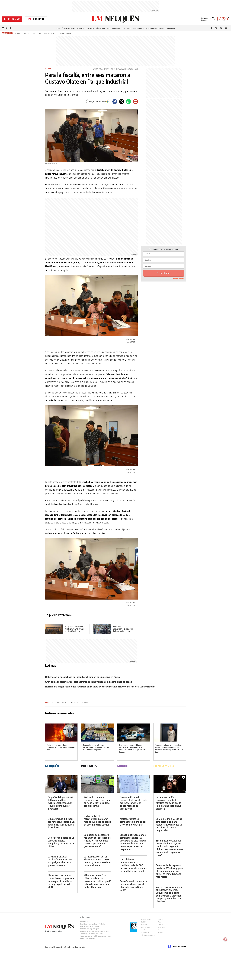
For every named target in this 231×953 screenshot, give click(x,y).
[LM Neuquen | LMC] (36, 19)
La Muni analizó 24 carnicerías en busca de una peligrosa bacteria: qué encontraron (60, 861)
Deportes (161, 28)
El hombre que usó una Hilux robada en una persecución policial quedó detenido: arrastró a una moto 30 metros (97, 881)
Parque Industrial (112, 69)
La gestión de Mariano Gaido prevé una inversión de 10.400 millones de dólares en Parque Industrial (76, 630)
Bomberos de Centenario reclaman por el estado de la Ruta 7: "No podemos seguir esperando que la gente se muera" (97, 840)
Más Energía (100, 28)
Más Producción (113, 28)
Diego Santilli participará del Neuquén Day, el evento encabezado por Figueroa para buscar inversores (60, 802)
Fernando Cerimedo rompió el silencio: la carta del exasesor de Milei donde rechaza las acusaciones (133, 802)
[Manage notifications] (225, 939)
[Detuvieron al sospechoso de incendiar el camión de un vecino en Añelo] (61, 732)
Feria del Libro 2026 (22, 33)
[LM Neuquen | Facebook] (211, 28)
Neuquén (80, 28)
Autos (129, 28)
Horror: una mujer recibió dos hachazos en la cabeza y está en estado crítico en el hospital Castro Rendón (100, 686)
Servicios (160, 932)
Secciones (161, 930)
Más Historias (49, 33)
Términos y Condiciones (147, 935)
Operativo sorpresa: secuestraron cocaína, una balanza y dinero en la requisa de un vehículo (123, 630)
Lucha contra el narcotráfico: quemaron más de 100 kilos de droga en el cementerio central (97, 820)
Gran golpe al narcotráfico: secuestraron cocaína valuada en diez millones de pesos (88, 681)
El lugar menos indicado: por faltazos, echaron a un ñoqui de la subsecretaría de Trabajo (61, 823)
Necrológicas (151, 28)
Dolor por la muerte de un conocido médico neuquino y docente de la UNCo (61, 842)
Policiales (90, 28)
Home (58, 28)
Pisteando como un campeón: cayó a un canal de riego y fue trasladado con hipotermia (97, 801)
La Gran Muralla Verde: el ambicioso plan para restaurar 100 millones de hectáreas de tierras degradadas (169, 824)
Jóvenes (85, 702)
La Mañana (98, 69)
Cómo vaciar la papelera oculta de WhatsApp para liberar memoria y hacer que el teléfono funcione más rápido (169, 871)
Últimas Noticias (68, 28)
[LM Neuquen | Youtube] (226, 28)
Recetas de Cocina (64, 33)
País (123, 28)
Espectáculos (138, 28)
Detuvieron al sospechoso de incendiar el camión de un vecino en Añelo (82, 676)
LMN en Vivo (36, 33)
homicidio (74, 702)
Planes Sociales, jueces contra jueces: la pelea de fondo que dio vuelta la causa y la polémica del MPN (61, 881)
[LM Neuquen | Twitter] (216, 28)
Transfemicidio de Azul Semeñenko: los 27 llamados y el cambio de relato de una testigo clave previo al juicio (169, 748)
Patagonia (171, 28)
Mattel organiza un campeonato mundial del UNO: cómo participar (133, 821)
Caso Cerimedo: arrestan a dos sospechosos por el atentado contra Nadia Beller (133, 885)
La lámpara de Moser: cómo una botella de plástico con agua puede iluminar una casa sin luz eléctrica (168, 802)
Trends (143, 930)
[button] (3, 28)
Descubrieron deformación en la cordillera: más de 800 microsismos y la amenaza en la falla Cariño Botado (133, 865)
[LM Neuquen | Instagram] (221, 28)
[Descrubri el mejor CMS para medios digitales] (177, 948)
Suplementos (145, 932)
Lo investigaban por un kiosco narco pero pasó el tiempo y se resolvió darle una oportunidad (97, 861)
